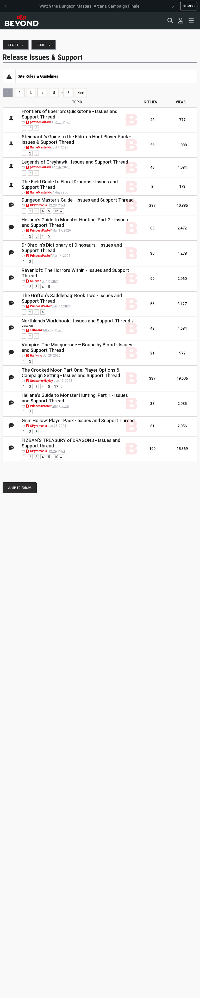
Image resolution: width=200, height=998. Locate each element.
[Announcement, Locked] (9, 76)
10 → (58, 457)
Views (181, 102)
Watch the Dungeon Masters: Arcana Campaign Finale (89, 6)
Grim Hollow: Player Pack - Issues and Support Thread (78, 420)
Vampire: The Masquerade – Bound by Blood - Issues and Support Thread (77, 347)
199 (152, 449)
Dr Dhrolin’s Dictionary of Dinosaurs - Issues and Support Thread (72, 247)
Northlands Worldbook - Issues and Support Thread (76, 320)
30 (152, 253)
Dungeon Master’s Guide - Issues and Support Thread (78, 200)
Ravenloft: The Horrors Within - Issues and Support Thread (75, 272)
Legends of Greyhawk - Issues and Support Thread (75, 162)
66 (152, 304)
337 (152, 378)
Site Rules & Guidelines (38, 76)
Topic (77, 102)
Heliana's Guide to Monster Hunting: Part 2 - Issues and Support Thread (75, 222)
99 (152, 279)
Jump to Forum (19, 488)
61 (152, 426)
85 (152, 228)
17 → (58, 386)
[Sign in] (180, 20)
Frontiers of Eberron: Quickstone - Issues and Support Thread (69, 114)
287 (152, 205)
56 (152, 145)
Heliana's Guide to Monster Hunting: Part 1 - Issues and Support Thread (75, 397)
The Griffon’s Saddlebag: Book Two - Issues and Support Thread (72, 298)
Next (80, 93)
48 (152, 328)
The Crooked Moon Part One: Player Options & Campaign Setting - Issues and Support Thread (71, 372)
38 (152, 404)
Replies (150, 102)
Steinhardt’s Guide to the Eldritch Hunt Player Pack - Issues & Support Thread (76, 139)
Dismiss (189, 6)
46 (152, 167)
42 (152, 120)
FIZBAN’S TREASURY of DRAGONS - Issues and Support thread (71, 443)
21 (152, 353)
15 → (58, 211)
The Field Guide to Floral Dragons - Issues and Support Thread (70, 184)
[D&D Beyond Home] (21, 20)
